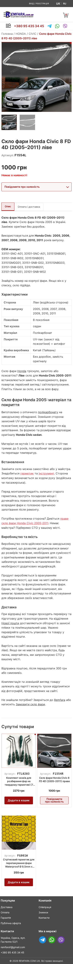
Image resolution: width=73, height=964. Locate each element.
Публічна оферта (11, 923)
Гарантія (6, 917)
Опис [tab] (8, 206)
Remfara (59, 700)
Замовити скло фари (30, 704)
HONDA (21, 33)
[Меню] (8, 26)
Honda (21, 371)
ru (64, 3)
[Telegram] (49, 26)
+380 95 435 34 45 (29, 26)
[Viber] (65, 26)
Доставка (6, 907)
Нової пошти (10, 623)
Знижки (43, 912)
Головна (7, 33)
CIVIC (32, 33)
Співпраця (45, 907)
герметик (27, 473)
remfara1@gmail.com (13, 947)
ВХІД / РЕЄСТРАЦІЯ (39, 3)
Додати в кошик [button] (19, 800)
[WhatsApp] (57, 26)
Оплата (5, 912)
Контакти (44, 917)
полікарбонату (48, 412)
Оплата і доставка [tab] (29, 206)
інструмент (46, 473)
